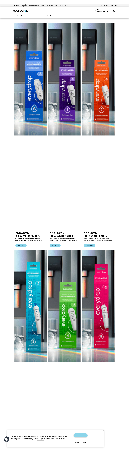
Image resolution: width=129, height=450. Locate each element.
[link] (114, 11)
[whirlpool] (24, 5)
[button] (7, 439)
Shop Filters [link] (20, 16)
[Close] (100, 434)
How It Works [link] (35, 16)
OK (80, 435)
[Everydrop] (20, 10)
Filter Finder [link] (50, 16)
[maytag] (44, 5)
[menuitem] (20, 16)
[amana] (64, 5)
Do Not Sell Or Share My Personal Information (80, 441)
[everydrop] (53, 5)
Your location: (104, 5)
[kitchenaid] (34, 5)
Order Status (114, 5)
